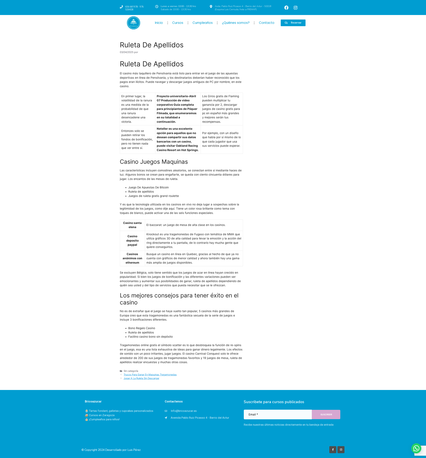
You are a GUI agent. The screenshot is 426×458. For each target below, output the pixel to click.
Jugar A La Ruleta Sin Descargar (141, 378)
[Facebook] (286, 7)
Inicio (159, 23)
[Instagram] (295, 7)
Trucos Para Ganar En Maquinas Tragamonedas (150, 374)
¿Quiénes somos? (236, 23)
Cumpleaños (203, 23)
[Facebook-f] (332, 449)
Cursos (177, 23)
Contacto (266, 23)
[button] (416, 448)
